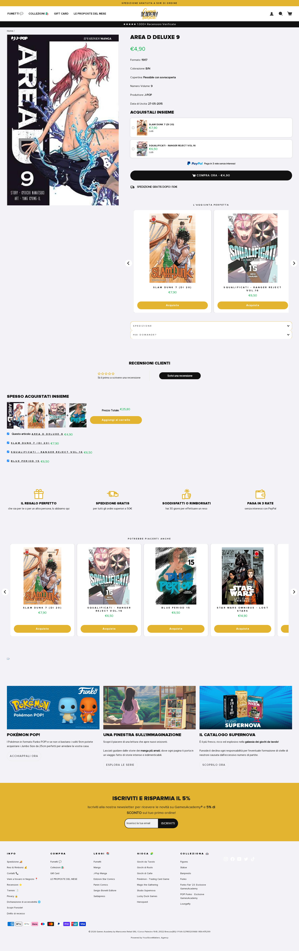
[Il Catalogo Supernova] (246, 707)
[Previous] (128, 263)
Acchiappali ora (24, 756)
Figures (184, 861)
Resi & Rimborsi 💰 (17, 867)
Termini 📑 (12, 890)
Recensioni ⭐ (14, 884)
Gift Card (61, 13)
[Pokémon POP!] (53, 707)
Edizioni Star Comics (104, 879)
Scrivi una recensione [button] (179, 375)
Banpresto (185, 873)
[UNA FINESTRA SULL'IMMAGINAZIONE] (149, 707)
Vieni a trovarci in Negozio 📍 (22, 879)
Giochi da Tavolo (146, 861)
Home (10, 31)
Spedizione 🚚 (14, 861)
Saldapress (99, 896)
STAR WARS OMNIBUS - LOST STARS (243, 609)
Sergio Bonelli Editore (105, 890)
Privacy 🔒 (12, 896)
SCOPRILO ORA (213, 764)
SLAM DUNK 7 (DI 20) (172, 287)
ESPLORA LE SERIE (120, 764)
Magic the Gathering (147, 884)
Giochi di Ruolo (145, 867)
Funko (183, 879)
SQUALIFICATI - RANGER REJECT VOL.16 (253, 289)
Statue (183, 867)
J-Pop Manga (100, 873)
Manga (97, 867)
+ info (151, 131)
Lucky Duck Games (147, 896)
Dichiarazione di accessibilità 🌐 (24, 902)
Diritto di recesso (16, 913)
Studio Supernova (146, 890)
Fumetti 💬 (15, 13)
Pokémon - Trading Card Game (153, 879)
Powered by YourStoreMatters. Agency (149, 937)
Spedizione (142, 326)
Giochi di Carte (144, 873)
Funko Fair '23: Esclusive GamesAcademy (193, 886)
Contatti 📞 (13, 873)
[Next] (293, 263)
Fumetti (97, 861)
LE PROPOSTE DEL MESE (90, 13)
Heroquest (142, 902)
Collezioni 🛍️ (39, 13)
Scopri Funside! (15, 907)
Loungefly (185, 904)
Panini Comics (101, 884)
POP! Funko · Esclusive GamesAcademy (192, 896)
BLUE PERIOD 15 (25, 461)
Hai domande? (145, 335)
